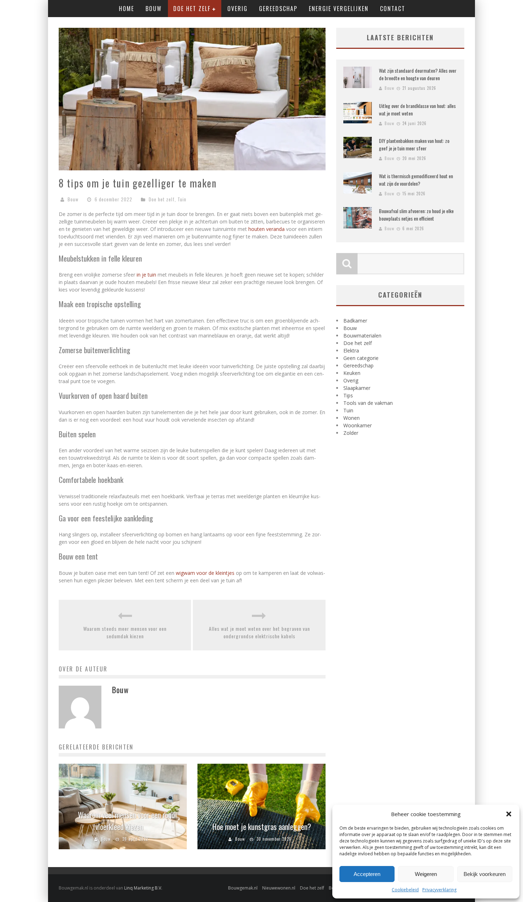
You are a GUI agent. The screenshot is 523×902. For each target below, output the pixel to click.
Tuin (182, 199)
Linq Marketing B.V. (143, 888)
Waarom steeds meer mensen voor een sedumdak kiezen (125, 632)
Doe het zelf (192, 8)
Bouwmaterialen (362, 335)
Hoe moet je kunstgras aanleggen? (261, 826)
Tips (348, 395)
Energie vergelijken (339, 8)
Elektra (351, 350)
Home (126, 8)
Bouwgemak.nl (243, 888)
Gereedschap (278, 8)
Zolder (350, 432)
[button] (508, 814)
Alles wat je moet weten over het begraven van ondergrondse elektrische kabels (259, 632)
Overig (237, 8)
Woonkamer (357, 425)
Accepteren (367, 874)
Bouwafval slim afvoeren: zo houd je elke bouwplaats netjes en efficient (416, 214)
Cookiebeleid (405, 890)
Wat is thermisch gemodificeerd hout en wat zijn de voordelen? (416, 179)
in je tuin (146, 274)
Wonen (351, 417)
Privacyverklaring (439, 890)
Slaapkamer (356, 388)
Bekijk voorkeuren (485, 874)
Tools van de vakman (368, 403)
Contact (392, 8)
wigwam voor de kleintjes (205, 572)
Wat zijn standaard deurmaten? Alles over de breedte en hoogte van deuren (417, 74)
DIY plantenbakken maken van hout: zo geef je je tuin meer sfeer (414, 144)
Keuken (351, 373)
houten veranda (266, 229)
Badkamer (355, 320)
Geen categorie (361, 358)
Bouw (154, 8)
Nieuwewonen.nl (278, 888)
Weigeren (426, 874)
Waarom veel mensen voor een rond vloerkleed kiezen (126, 820)
